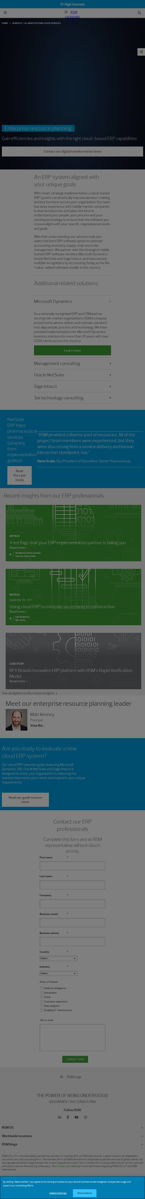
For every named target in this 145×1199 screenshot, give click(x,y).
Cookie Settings (57, 1193)
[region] (72, 1187)
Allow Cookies (84, 1193)
